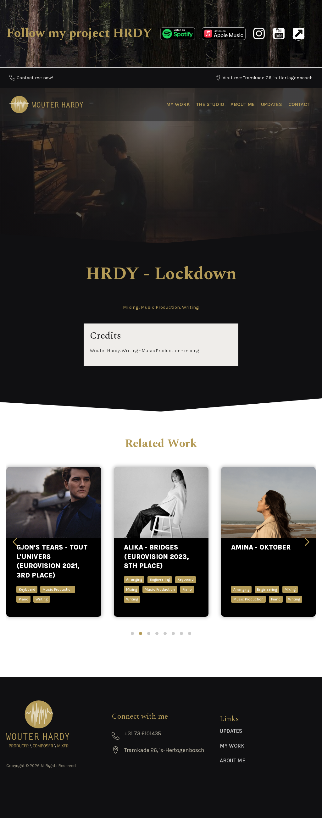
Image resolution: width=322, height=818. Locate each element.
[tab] (132, 633)
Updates (271, 104)
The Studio (210, 104)
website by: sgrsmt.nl (161, 788)
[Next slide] (307, 541)
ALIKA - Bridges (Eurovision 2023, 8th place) (156, 557)
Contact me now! (35, 77)
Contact (298, 104)
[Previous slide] (15, 541)
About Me (242, 104)
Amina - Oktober (261, 547)
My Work (178, 104)
